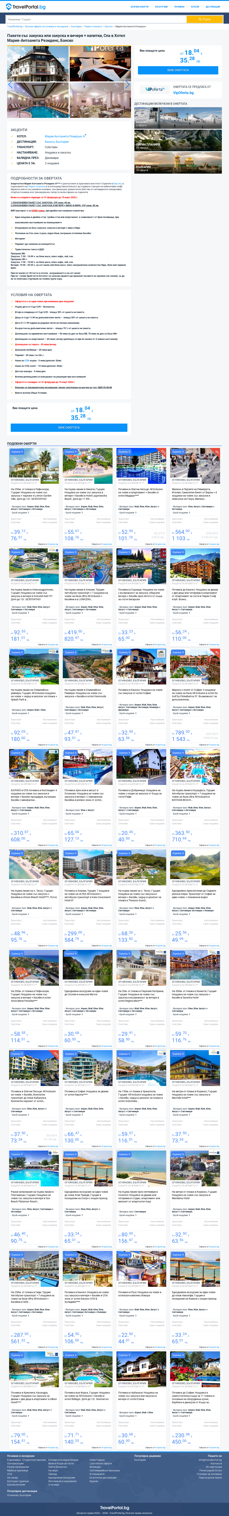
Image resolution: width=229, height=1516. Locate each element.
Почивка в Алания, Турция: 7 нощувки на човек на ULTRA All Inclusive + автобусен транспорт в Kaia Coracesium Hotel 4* (88, 895)
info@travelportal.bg (210, 1459)
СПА (27, 360)
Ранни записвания (18, 1466)
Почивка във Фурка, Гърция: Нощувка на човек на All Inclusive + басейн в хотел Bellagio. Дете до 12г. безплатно (87, 1396)
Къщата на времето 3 (23, 483)
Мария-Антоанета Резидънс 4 (65, 136)
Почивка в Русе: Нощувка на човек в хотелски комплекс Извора (139, 1294)
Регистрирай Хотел (210, 1470)
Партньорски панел (210, 1477)
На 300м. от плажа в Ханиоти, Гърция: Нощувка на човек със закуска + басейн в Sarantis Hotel (194, 994)
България (62, 141)
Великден (95, 1466)
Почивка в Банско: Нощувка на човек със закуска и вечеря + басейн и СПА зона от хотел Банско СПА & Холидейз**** (87, 1297)
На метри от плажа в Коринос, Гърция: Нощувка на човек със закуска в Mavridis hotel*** (194, 1094)
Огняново (18, 479)
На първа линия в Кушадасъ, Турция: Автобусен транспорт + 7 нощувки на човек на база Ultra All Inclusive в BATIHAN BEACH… (193, 795)
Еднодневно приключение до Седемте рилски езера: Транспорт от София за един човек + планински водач (194, 894)
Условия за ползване (209, 1474)
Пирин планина (36, 186)
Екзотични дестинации (103, 1477)
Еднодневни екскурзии (61, 1477)
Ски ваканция (15, 1463)
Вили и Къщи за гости (61, 1463)
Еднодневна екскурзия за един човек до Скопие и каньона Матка (86, 993)
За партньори (214, 1466)
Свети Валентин (57, 1466)
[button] (127, 84)
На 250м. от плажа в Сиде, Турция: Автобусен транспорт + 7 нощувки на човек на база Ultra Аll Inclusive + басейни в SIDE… (32, 1297)
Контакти (216, 1463)
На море (53, 1470)
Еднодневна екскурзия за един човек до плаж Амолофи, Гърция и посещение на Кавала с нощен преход (194, 1295)
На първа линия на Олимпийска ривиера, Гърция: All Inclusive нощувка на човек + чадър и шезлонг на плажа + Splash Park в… (34, 694)
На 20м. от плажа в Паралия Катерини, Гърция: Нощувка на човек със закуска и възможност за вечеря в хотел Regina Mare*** (141, 996)
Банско (50, 141)
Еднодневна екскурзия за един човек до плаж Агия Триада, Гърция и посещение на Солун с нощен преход (86, 1195)
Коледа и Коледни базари (63, 1459)
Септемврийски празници (105, 1470)
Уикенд (52, 1474)
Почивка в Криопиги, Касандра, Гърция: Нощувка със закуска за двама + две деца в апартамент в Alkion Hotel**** (34, 1397)
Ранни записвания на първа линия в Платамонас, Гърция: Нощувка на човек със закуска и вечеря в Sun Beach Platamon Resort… (32, 1196)
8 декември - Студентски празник (26, 1459)
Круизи (94, 1481)
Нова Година (97, 1459)
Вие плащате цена (25, 408)
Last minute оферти (101, 1463)
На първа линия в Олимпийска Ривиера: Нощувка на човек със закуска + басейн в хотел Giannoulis (85, 693)
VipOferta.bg (183, 93)
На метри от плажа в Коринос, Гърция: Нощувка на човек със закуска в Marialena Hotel (194, 1195)
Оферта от (48, 544)
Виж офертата (69, 427)
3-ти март (53, 1484)
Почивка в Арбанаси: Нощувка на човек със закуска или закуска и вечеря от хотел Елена (138, 1396)
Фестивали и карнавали (62, 1481)
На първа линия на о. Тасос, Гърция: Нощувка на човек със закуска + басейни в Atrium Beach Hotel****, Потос (34, 894)
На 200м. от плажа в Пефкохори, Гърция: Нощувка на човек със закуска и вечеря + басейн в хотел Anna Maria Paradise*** (31, 996)
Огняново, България (19, 1495)
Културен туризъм (18, 1481)
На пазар (12, 1477)
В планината (97, 1474)
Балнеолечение (16, 1484)
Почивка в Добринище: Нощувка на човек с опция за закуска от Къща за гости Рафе (140, 793)
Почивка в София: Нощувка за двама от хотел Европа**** (86, 1093)
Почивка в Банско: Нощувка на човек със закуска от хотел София (140, 691)
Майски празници (17, 1470)
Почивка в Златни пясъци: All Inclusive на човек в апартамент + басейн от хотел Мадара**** (140, 492)
